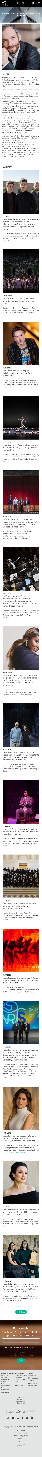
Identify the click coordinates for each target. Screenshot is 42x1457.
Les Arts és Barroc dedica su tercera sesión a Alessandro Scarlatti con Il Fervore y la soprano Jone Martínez (19, 1138)
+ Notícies (21, 1312)
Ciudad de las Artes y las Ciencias (21, 1376)
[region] (21, 47)
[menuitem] (7, 1383)
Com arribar (21, 1403)
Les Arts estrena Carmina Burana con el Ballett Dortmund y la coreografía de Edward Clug (21, 447)
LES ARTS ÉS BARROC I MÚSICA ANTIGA (14, 1152)
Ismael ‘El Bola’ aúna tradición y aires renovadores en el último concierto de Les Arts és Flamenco (20, 831)
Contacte (21, 1397)
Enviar (21, 1361)
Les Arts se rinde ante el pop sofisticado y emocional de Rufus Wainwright (18, 373)
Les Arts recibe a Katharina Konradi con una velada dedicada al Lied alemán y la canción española (21, 1212)
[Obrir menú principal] (38, 3)
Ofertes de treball (33, 1378)
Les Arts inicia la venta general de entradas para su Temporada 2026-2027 (19, 301)
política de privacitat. (28, 1347)
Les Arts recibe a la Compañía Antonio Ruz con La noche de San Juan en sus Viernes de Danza (20, 980)
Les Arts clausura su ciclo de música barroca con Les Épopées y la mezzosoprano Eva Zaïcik (19, 906)
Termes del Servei (21, 1355)
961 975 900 (21, 1399)
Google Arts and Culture (20, 1380)
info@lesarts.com (21, 1401)
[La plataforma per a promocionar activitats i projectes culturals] (21, 1445)
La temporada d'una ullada (19, 1384)
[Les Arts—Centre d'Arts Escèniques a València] (4, 3)
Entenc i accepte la (21, 1347)
